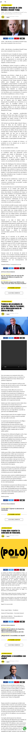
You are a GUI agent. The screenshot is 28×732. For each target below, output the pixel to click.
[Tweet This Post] (11, 38)
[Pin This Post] (16, 38)
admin (8, 17)
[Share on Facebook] (5, 38)
